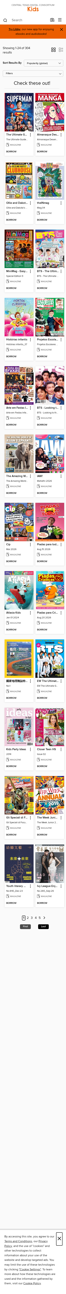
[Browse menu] (59, 20)
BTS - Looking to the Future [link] (48, 408)
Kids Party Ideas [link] (16, 749)
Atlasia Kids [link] (13, 612)
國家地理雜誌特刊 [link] (17, 681)
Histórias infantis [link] (16, 339)
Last (43, 926)
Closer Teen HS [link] (46, 749)
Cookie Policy (32, 1283)
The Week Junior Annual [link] (48, 817)
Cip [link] (8, 544)
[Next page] (44, 918)
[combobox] (25, 20)
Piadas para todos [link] (48, 544)
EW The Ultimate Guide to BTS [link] (48, 681)
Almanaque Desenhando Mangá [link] (48, 134)
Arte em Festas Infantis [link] (17, 408)
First (25, 926)
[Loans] (52, 20)
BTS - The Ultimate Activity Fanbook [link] (48, 271)
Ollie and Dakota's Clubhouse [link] (17, 203)
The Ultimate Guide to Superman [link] (17, 134)
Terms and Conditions (18, 1241)
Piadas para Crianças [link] (48, 612)
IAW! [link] (40, 476)
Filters (9, 73)
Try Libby (14, 29)
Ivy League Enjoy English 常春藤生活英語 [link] (48, 886)
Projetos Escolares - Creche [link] (48, 339)
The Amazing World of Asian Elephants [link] (17, 476)
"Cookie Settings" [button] (30, 1269)
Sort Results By (12, 63)
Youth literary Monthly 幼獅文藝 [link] (17, 886)
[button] (53, 51)
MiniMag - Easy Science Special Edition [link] (17, 271)
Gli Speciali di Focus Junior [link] (17, 817)
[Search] (5, 20)
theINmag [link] (43, 203)
